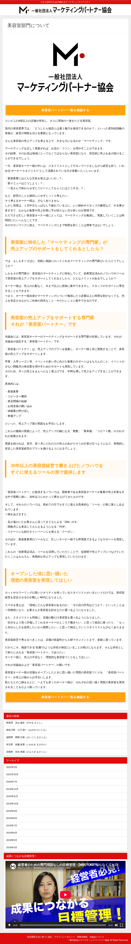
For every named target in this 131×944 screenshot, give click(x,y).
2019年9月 (11, 811)
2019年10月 (12, 803)
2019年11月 (12, 796)
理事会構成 (82, 937)
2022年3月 (11, 767)
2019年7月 (11, 825)
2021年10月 (12, 774)
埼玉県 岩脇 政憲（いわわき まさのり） (27, 744)
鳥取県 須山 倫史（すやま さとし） (24, 723)
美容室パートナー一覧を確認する (65, 110)
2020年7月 (11, 782)
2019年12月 (12, 789)
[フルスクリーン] (121, 925)
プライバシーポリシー (64, 937)
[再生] (9, 925)
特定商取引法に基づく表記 (39, 937)
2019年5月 (11, 840)
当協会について (96, 937)
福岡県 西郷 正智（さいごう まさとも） (27, 737)
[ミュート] (116, 925)
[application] (65, 894)
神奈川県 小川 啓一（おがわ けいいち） (27, 730)
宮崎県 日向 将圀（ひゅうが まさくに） (27, 752)
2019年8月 (11, 818)
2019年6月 (11, 833)
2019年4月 (11, 847)
